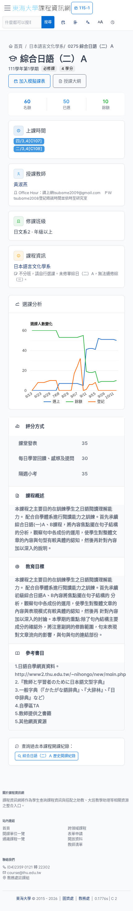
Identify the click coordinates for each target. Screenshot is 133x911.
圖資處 (68, 898)
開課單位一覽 (13, 834)
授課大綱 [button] (72, 80)
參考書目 (35, 653)
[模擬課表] (63, 22)
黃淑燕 (21, 184)
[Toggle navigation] (7, 8)
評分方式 (35, 426)
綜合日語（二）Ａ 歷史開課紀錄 (49, 756)
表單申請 (75, 834)
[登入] (75, 22)
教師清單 (75, 844)
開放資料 (75, 839)
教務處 (84, 898)
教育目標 (35, 566)
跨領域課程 (77, 828)
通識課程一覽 (13, 839)
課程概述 (35, 495)
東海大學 (23, 898)
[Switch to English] (88, 22)
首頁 (18, 46)
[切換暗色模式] (112, 22)
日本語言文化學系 (46, 46)
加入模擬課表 (32, 80)
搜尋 (48, 22)
